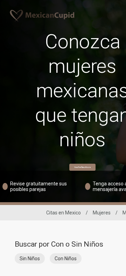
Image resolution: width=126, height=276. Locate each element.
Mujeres (102, 212)
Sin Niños (30, 258)
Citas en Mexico (63, 212)
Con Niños (66, 258)
